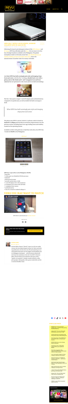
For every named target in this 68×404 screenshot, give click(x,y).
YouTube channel (31, 215)
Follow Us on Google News (35, 230)
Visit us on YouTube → (59, 400)
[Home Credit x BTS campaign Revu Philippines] (34, 2)
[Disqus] (34, 278)
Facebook (13, 244)
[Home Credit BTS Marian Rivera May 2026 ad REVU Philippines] (24, 90)
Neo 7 (27, 51)
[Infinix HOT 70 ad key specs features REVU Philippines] (24, 67)
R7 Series (6, 51)
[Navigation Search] (62, 6)
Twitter (18, 244)
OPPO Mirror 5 (36, 49)
